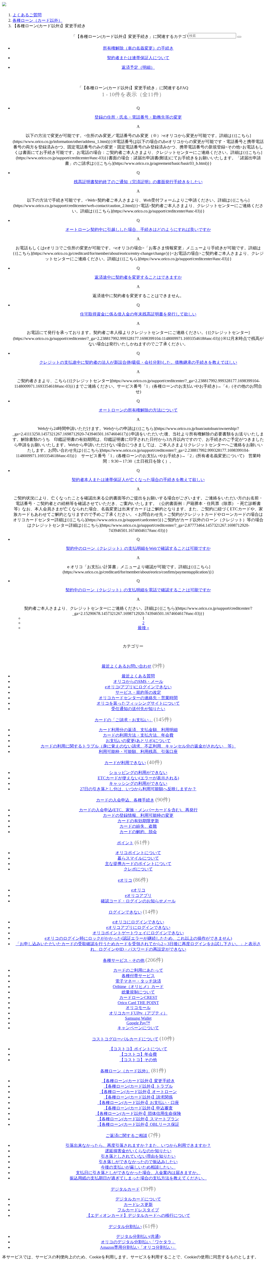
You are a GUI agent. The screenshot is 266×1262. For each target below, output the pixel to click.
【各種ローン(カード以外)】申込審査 (138, 1108)
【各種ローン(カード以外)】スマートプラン (138, 1119)
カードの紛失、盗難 (138, 826)
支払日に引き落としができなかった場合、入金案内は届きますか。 (138, 1172)
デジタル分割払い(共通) (138, 1236)
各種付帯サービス (138, 975)
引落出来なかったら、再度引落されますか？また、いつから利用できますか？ (138, 1145)
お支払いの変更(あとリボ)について (138, 740)
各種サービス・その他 (123, 960)
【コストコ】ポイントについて (138, 1049)
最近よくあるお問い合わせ (126, 666)
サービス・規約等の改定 (138, 692)
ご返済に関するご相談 (126, 1135)
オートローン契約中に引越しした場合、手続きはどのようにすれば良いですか (138, 229)
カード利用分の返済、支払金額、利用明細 (138, 730)
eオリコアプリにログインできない (138, 927)
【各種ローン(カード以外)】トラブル (138, 1086)
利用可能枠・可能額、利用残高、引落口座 (138, 751)
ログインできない (125, 912)
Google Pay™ (138, 1023)
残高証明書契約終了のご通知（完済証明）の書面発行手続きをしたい (138, 182)
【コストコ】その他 (138, 1060)
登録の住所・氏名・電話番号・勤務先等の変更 (138, 117)
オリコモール (138, 1007)
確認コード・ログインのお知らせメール (138, 901)
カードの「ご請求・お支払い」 (124, 720)
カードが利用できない (125, 762)
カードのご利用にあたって (138, 970)
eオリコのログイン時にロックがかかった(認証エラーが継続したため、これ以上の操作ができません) (138, 938)
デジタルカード (125, 1189)
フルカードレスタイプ (138, 1210)
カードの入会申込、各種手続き (125, 800)
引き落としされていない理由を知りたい (138, 1156)
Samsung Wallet (138, 1018)
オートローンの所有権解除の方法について (138, 410)
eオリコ (125, 880)
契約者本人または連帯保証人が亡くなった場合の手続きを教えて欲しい (138, 479)
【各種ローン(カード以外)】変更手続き (138, 1081)
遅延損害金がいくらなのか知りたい (138, 1151)
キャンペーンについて (138, 1028)
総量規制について (138, 992)
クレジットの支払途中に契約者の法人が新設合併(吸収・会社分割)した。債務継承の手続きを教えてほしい (138, 362)
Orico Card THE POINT (138, 1002)
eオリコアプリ (138, 895)
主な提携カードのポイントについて (138, 863)
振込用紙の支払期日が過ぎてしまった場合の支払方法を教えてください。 (138, 1178)
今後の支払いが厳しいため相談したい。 (138, 1167)
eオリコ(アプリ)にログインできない (138, 687)
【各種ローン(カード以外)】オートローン (138, 1091)
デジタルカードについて (138, 1199)
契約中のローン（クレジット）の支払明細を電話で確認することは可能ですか (138, 590)
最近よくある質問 (138, 676)
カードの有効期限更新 (138, 821)
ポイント (125, 843)
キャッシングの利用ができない (138, 783)
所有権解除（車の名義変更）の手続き (138, 48)
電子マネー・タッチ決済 (138, 981)
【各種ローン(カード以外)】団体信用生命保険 (138, 1113)
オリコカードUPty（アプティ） (138, 1013)
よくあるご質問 (27, 15)
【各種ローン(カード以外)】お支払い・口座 (138, 1102)
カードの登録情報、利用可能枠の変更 (138, 815)
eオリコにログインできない (138, 922)
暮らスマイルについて (138, 858)
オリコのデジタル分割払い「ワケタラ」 (138, 1242)
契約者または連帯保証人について (138, 58)
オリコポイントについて (138, 853)
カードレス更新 (138, 1204)
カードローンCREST (138, 997)
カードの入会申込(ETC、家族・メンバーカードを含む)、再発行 (138, 810)
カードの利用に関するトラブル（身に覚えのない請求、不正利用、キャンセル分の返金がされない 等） (138, 746)
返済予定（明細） (138, 67)
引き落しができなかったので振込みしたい (138, 1162)
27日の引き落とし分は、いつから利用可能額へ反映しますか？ (138, 789)
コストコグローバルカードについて (125, 1039)
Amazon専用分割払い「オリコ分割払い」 (138, 1247)
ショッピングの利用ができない (138, 772)
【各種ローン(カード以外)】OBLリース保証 (138, 1124)
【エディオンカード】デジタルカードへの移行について (138, 1215)
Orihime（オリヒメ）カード (138, 986)
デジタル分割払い (125, 1226)
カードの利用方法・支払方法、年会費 (138, 735)
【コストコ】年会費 (138, 1054)
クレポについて (138, 869)
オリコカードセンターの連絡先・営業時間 (138, 698)
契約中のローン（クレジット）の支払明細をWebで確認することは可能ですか (138, 548)
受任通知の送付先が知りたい (138, 709)
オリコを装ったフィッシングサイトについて (138, 703)
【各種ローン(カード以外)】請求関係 (138, 1097)
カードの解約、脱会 (138, 831)
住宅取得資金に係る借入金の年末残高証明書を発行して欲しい (138, 314)
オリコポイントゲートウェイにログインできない (138, 933)
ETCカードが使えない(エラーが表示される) (138, 778)
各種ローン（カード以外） (37, 20)
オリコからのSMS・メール (138, 681)
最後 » (143, 628)
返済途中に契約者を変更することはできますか (138, 277)
